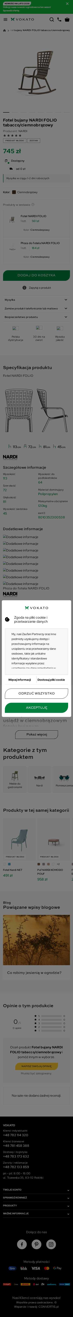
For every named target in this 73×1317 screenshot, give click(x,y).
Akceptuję (36, 707)
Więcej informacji (19, 679)
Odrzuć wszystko (36, 693)
